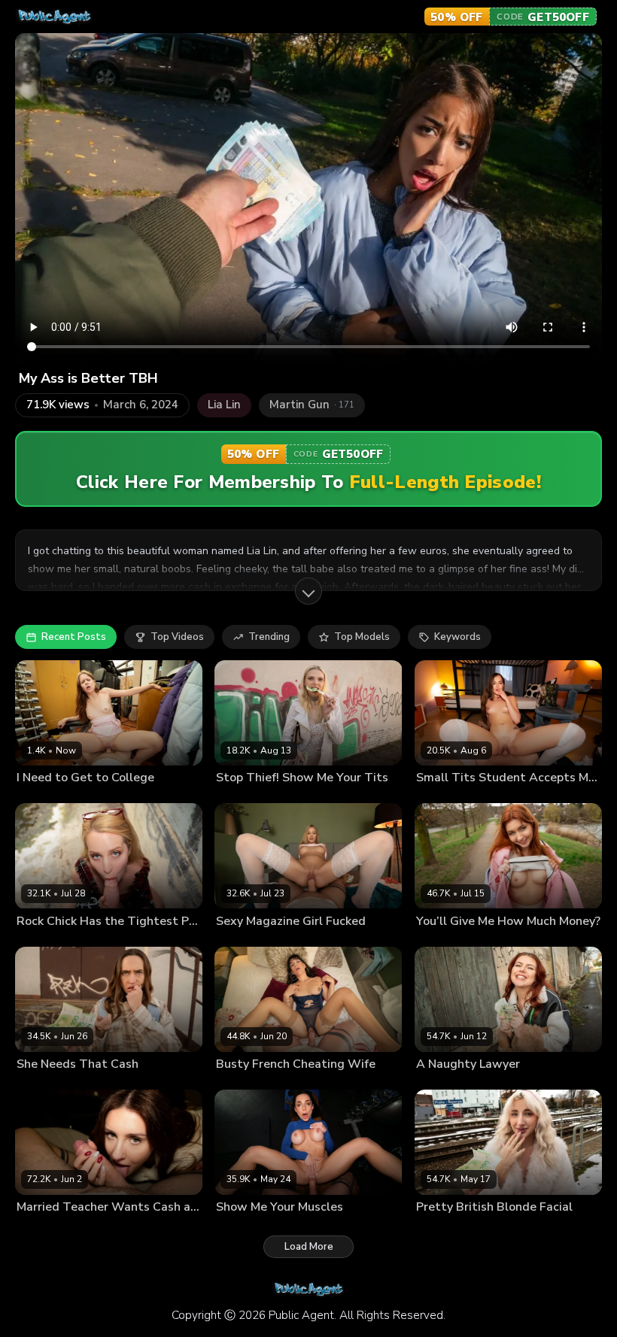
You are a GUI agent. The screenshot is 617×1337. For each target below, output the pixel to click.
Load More (308, 1247)
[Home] (54, 17)
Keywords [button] (457, 637)
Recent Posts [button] (73, 637)
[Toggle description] (308, 591)
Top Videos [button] (177, 637)
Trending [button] (269, 637)
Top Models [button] (362, 637)
